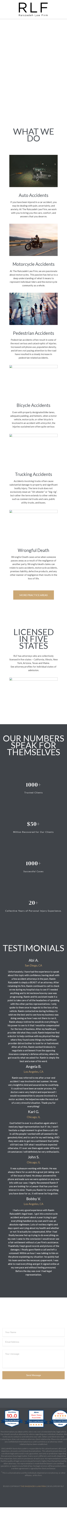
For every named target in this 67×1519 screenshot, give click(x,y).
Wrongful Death (33, 550)
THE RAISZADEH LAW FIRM (33, 1486)
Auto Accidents (33, 195)
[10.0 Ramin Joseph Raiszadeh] (12, 1427)
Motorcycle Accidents (34, 264)
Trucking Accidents (33, 474)
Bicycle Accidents (33, 405)
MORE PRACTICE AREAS (33, 595)
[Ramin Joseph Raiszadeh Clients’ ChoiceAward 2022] (36, 1427)
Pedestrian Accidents (33, 333)
